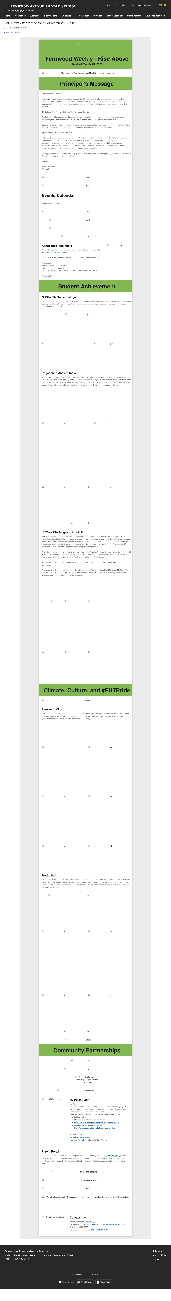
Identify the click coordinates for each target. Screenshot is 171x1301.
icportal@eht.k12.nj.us (113, 1155)
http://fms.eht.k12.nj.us (86, 1221)
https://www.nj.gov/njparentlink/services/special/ (94, 1128)
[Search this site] (165, 5)
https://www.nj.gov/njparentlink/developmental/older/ (96, 1122)
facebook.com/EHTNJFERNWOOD (93, 1230)
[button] (122, 5)
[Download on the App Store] (104, 1282)
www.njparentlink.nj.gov (80, 1137)
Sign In (156, 1259)
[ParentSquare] (66, 1282)
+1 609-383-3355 (20, 1258)
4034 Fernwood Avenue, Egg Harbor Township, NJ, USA (101, 1224)
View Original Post (12, 32)
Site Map (157, 1251)
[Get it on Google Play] (85, 1282)
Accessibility (159, 1255)
